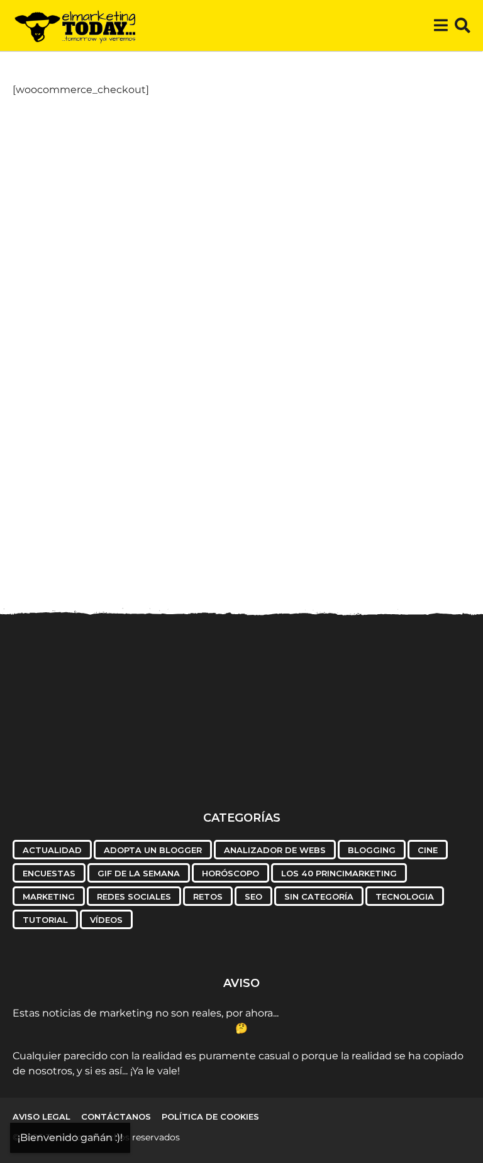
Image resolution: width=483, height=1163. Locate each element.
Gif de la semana (138, 873)
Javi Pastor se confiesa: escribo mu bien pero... (327, 757)
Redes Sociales (134, 896)
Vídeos (106, 920)
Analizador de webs (275, 850)
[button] (440, 25)
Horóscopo (230, 873)
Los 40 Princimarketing (339, 873)
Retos (208, 896)
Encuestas (49, 873)
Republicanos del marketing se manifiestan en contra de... (201, 767)
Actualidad (52, 850)
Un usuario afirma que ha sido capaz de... (76, 757)
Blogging (372, 850)
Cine (428, 850)
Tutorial (45, 920)
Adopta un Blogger (153, 850)
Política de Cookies (210, 1116)
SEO (253, 896)
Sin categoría (318, 896)
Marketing (49, 896)
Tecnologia (404, 896)
